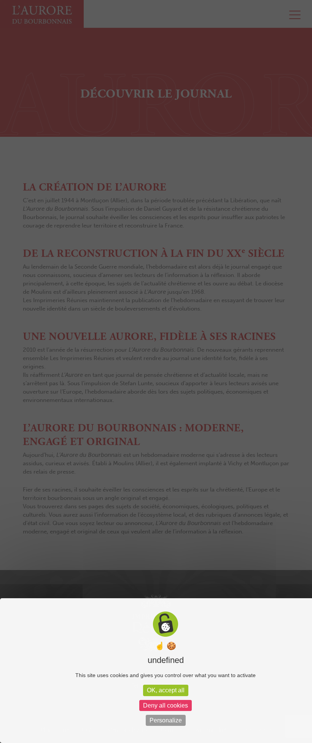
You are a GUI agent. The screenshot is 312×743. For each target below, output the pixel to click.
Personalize (166, 720)
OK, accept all (166, 690)
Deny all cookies (165, 705)
